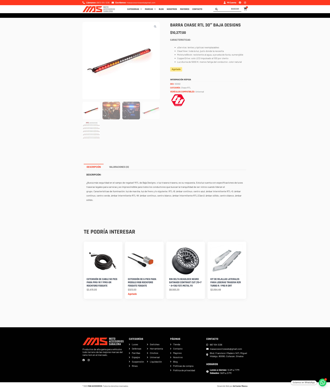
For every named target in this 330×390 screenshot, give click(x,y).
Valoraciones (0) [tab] (119, 166)
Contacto (197, 9)
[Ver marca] (178, 99)
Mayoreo (184, 9)
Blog (161, 9)
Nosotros (172, 9)
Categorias (133, 9)
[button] (155, 26)
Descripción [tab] (94, 166)
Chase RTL (186, 87)
